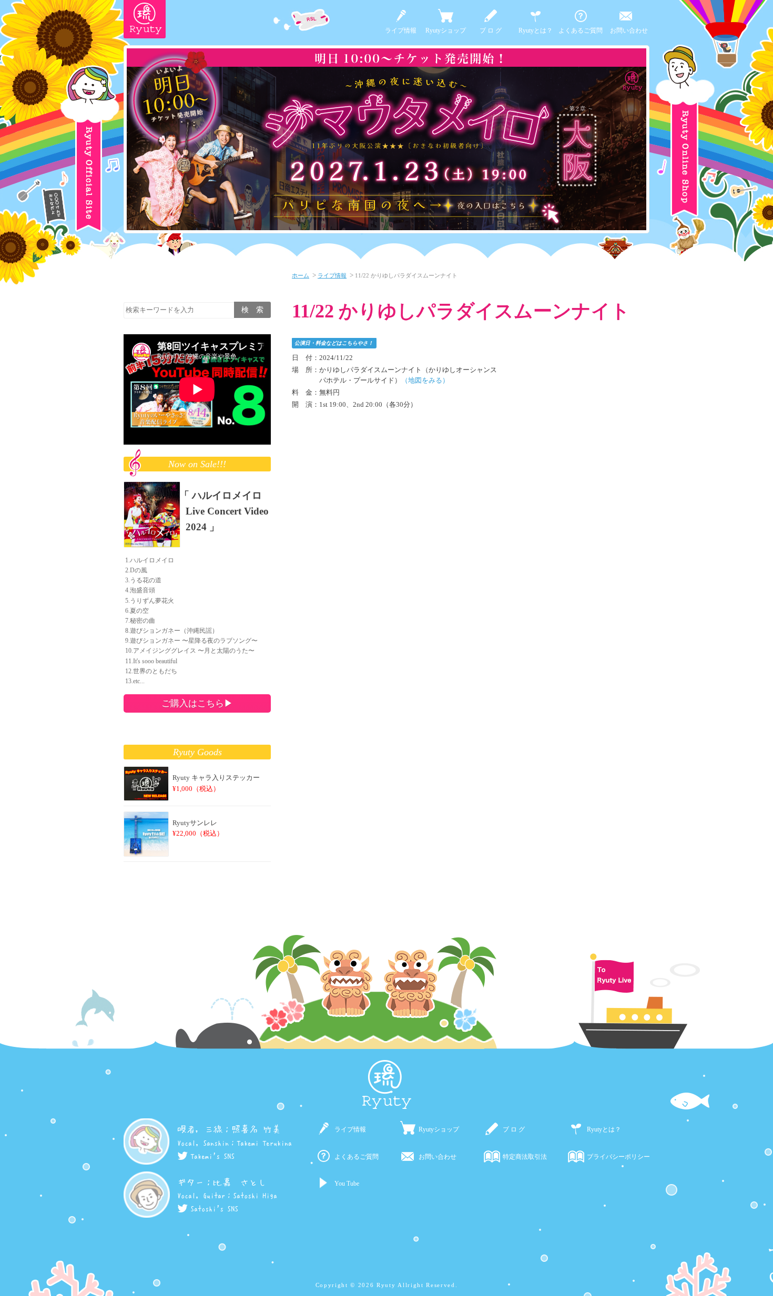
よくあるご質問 (580, 30)
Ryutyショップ (445, 30)
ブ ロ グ (491, 30)
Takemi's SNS (212, 1155)
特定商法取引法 (525, 1156)
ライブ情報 (400, 30)
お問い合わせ (629, 30)
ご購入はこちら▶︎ (197, 703)
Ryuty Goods (197, 752)
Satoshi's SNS (214, 1208)
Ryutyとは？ (535, 30)
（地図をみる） (425, 380)
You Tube (346, 1183)
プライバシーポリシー (618, 1156)
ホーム (300, 275)
